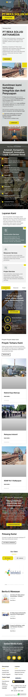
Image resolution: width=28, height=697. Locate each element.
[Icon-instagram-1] (20, 1)
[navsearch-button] (26, 3)
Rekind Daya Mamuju (12, 393)
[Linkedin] (24, 1)
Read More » (7, 396)
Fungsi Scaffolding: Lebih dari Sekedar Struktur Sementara (17, 627)
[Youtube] (22, 1)
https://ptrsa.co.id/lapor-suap (11, 118)
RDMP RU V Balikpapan (12, 481)
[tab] (5, 287)
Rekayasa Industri (11, 434)
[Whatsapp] (26, 1)
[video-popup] (24, 65)
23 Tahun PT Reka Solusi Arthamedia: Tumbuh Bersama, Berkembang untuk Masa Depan (17, 597)
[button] (5, 573)
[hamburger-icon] (23, 3)
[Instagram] (9, 658)
